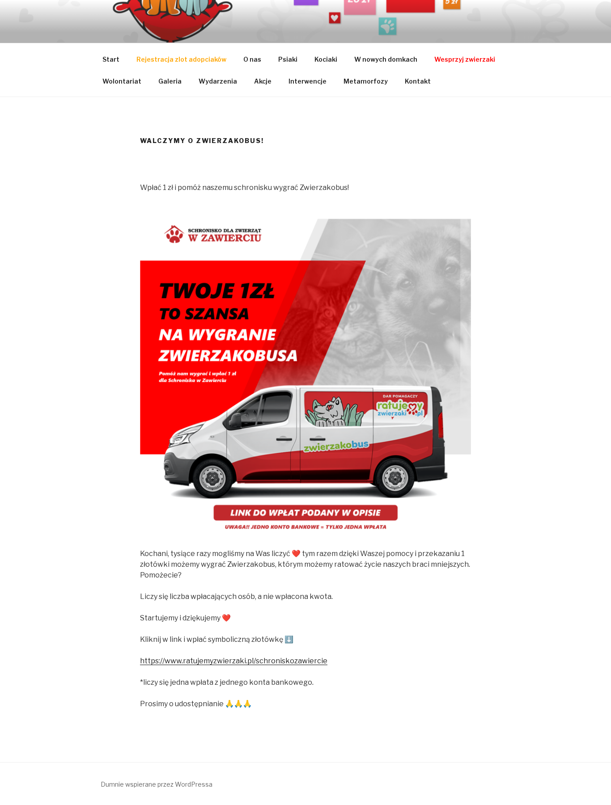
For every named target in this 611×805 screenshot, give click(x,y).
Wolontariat (121, 81)
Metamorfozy (366, 81)
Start (110, 59)
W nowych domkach (385, 59)
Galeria (170, 81)
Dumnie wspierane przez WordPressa (156, 784)
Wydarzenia (218, 81)
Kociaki (325, 59)
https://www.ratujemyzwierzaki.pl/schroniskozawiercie (233, 661)
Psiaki (287, 59)
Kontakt (418, 81)
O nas (252, 59)
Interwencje (308, 81)
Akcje (263, 81)
